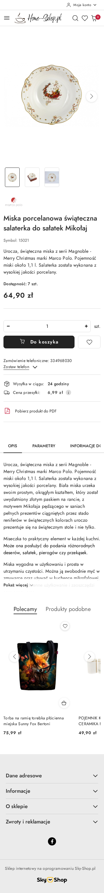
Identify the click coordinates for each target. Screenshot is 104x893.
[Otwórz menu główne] (6, 17)
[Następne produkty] (89, 657)
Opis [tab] (12, 446)
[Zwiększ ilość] (86, 326)
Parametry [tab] (43, 446)
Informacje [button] (18, 791)
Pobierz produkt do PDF (36, 411)
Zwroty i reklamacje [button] (28, 821)
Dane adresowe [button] (24, 775)
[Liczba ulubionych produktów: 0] (84, 17)
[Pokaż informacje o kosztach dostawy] (68, 392)
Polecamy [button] (25, 609)
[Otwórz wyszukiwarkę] (75, 17)
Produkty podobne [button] (68, 609)
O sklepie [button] (17, 806)
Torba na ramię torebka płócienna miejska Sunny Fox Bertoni (33, 721)
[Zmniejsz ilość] (8, 326)
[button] (91, 96)
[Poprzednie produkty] (14, 657)
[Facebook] (52, 841)
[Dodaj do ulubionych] (89, 342)
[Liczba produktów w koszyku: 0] (94, 17)
